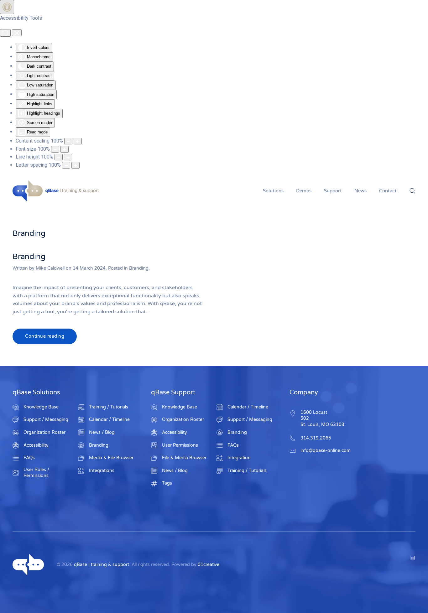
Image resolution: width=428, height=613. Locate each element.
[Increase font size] (64, 149)
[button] (412, 190)
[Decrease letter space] (66, 165)
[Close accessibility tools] (17, 32)
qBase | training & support (101, 564)
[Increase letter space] (75, 165)
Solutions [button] (273, 191)
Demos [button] (303, 191)
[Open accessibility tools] (7, 7)
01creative (208, 564)
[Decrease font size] (55, 149)
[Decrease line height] (59, 157)
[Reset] (5, 33)
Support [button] (333, 191)
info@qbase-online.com (325, 450)
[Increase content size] (78, 141)
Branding (29, 256)
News (360, 191)
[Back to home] (57, 190)
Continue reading (44, 336)
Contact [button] (388, 191)
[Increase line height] (68, 157)
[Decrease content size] (68, 141)
